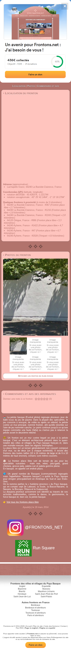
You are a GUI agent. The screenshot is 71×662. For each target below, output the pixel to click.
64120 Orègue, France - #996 (21, 220)
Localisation (18, 85)
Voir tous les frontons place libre (23, 502)
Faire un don (35, 645)
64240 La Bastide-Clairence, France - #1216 (29, 210)
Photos (31, 85)
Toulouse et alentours (36, 613)
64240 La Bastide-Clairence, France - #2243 (29, 215)
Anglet (22, 586)
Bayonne (22, 589)
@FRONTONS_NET (44, 527)
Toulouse (35, 610)
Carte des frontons (51, 626)
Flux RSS (19, 628)
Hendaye (22, 594)
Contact (63, 626)
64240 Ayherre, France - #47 (21, 230)
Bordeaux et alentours (35, 607)
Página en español (47, 628)
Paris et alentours (35, 615)
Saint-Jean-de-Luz (22, 596)
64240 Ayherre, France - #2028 (22, 235)
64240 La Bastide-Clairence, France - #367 (28, 205)
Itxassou (46, 589)
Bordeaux (35, 605)
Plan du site (38, 626)
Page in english (31, 628)
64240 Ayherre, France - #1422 (22, 225)
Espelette (46, 586)
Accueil (29, 626)
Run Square (44, 547)
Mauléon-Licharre (46, 591)
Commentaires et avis (48, 85)
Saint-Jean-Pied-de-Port (46, 594)
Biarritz (22, 591)
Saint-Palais (46, 596)
